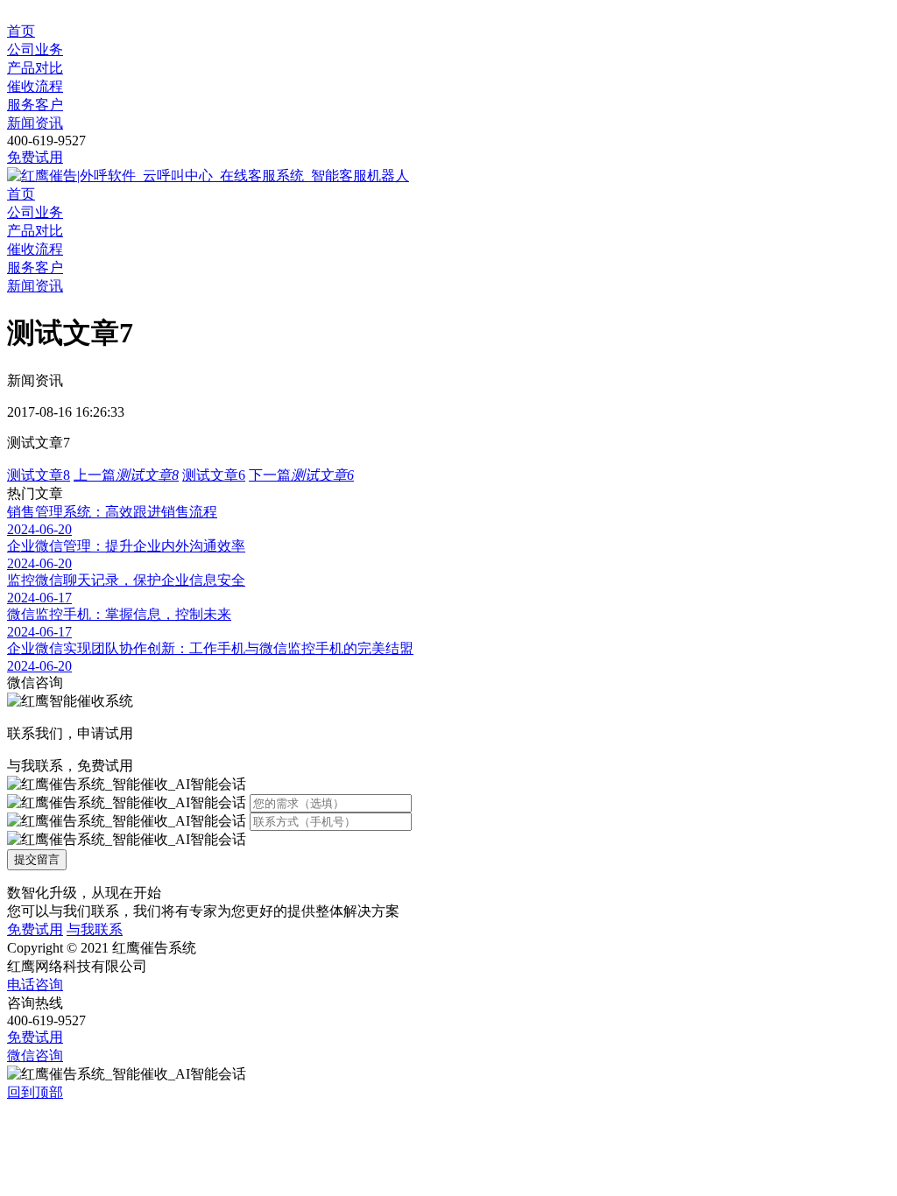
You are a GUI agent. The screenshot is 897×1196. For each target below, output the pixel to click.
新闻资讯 (35, 123)
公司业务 (35, 49)
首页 (21, 31)
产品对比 (35, 67)
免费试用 (35, 157)
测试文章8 (38, 475)
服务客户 (35, 104)
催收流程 (35, 86)
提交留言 (37, 859)
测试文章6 (213, 475)
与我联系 (95, 929)
